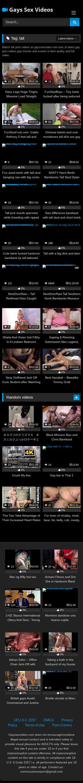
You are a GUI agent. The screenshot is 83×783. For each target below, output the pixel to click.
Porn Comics (62, 725)
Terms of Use (35, 725)
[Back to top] (69, 770)
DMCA (49, 720)
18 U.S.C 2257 (25, 720)
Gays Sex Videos (30, 9)
